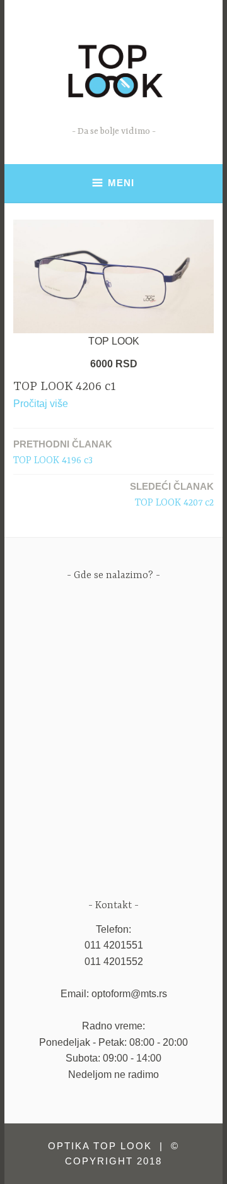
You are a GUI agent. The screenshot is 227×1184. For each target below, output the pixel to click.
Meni (121, 182)
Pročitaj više (40, 403)
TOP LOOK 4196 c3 (62, 452)
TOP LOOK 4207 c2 (172, 495)
